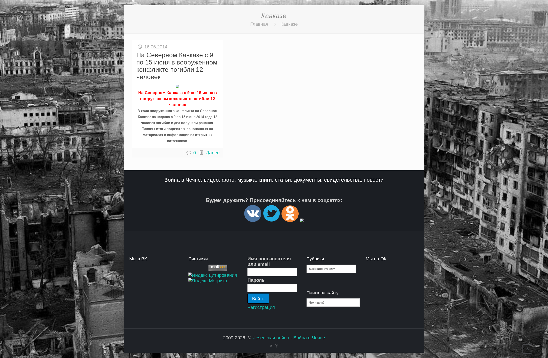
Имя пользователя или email (269, 261)
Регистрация (261, 307)
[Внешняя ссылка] (252, 220)
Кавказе (289, 24)
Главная (259, 24)
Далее (213, 152)
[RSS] (271, 346)
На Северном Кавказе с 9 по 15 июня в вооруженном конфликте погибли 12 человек (176, 65)
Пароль (256, 280)
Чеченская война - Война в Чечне (288, 337)
